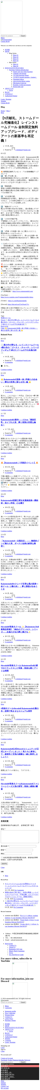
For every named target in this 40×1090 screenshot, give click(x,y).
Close (3, 867)
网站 (2, 854)
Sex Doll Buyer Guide (16, 955)
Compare (8, 1040)
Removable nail (18, 87)
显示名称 (5, 846)
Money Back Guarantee (17, 951)
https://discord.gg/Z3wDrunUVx (18, 304)
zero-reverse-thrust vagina (21, 81)
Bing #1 (15, 55)
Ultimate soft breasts (19, 73)
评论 (3, 829)
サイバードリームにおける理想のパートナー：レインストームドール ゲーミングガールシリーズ (21, 886)
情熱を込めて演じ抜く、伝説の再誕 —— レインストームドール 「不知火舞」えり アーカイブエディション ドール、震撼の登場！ (22, 894)
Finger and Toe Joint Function (23, 72)
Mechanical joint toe (19, 83)
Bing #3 (15, 59)
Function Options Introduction (19, 70)
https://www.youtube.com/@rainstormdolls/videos (17, 297)
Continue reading (6, 369)
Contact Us (12, 945)
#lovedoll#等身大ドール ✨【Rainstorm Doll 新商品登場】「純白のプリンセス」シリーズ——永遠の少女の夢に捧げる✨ (20, 629)
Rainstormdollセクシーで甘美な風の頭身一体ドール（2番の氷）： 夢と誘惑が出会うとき (19, 586)
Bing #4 (15, 61)
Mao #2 (15, 64)
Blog (8, 111)
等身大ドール (6, 318)
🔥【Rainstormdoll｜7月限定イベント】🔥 (19, 463)
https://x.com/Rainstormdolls (17, 301)
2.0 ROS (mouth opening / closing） (25, 77)
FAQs (11, 90)
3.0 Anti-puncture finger (21, 75)
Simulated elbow (18, 79)
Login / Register (10, 1042)
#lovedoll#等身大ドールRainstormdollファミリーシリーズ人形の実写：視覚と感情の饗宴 (20, 786)
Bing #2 (15, 57)
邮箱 (3, 850)
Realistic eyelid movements (22, 85)
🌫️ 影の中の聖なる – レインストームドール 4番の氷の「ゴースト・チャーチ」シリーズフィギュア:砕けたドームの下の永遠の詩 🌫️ (21, 903)
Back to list (4, 326)
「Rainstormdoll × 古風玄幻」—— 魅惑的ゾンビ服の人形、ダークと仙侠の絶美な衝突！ (20, 543)
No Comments (19, 890)
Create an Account (7, 1058)
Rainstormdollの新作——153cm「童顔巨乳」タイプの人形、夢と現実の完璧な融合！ (18, 422)
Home (3, 111)
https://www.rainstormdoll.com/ (23, 291)
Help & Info (9, 944)
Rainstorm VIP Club (15, 949)
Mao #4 (15, 66)
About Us (12, 947)
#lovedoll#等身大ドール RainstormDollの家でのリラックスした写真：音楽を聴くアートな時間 (19, 668)
